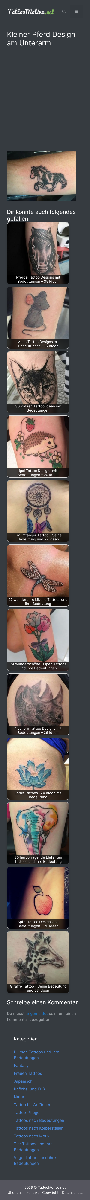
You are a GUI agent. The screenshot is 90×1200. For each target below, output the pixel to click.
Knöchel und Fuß (29, 1089)
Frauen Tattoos (28, 1073)
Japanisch (23, 1081)
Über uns (15, 1192)
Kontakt (32, 1192)
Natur (19, 1097)
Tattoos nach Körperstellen (38, 1128)
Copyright (50, 1192)
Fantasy (21, 1065)
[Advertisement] (45, 98)
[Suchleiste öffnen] (64, 11)
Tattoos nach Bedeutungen (39, 1120)
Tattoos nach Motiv (31, 1136)
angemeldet (37, 1013)
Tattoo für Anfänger (32, 1104)
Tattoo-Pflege (26, 1112)
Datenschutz (72, 1192)
